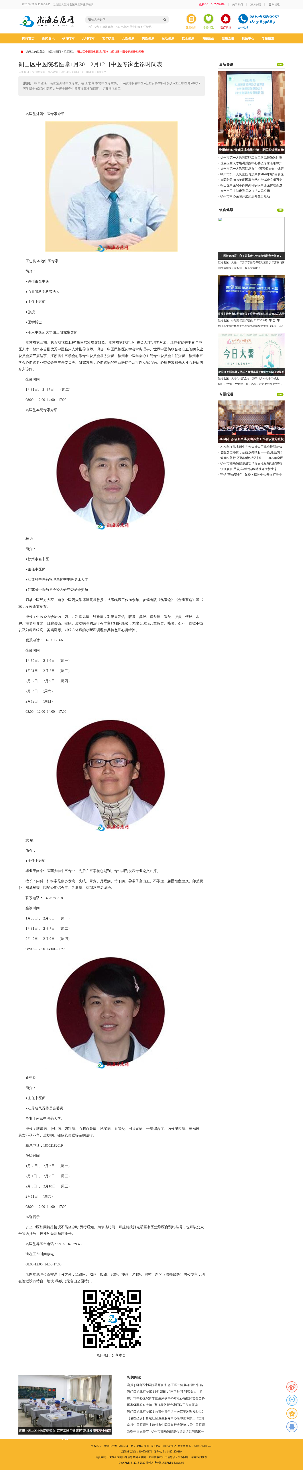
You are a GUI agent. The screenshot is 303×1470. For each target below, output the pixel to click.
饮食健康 (188, 38)
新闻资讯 (48, 38)
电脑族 (125, 26)
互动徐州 (191, 27)
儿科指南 (88, 38)
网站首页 (28, 38)
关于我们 (237, 4)
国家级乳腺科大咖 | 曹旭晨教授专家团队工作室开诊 (162, 1405)
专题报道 (208, 27)
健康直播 (228, 38)
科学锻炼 (146, 26)
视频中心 (248, 38)
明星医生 (208, 38)
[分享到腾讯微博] (291, 1400)
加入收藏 (255, 4)
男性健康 (148, 38)
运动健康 (168, 38)
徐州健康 (107, 26)
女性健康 (128, 38)
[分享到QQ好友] (291, 1426)
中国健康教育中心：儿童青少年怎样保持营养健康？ (251, 255)
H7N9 (117, 26)
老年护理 (108, 38)
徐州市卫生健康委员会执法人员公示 (245, 191)
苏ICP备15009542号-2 (163, 1446)
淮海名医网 (54, 51)
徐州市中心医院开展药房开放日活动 (245, 196)
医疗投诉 (225, 27)
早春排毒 (135, 26)
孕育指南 (68, 38)
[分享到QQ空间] (291, 1413)
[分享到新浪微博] (291, 1386)
